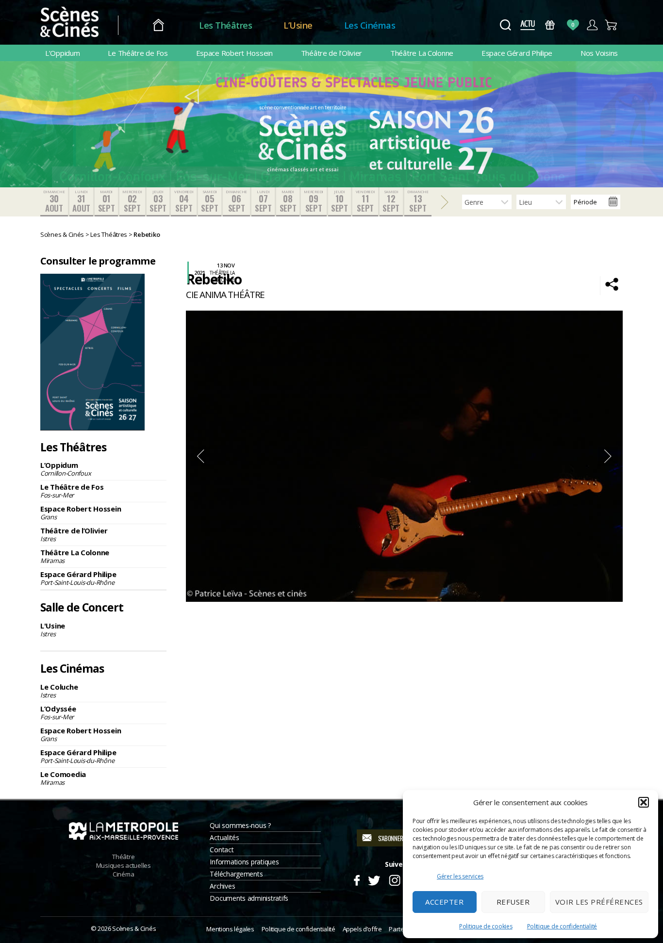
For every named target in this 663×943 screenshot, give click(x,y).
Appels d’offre (362, 929)
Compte (592, 25)
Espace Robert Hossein (234, 53)
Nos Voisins (599, 53)
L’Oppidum (62, 53)
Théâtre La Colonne (421, 53)
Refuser (513, 902)
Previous (200, 456)
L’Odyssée (58, 712)
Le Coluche (59, 690)
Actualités (224, 837)
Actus (527, 25)
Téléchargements (236, 873)
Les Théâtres (225, 25)
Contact (221, 849)
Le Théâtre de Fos (137, 53)
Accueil (158, 25)
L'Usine (52, 629)
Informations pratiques (244, 861)
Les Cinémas (370, 25)
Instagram (394, 879)
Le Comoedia (63, 778)
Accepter (444, 902)
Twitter (373, 879)
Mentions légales (230, 929)
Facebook (356, 879)
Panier (611, 25)
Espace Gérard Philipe (516, 53)
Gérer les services (460, 876)
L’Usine (298, 25)
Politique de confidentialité (562, 926)
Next (608, 456)
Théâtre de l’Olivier (332, 53)
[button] (643, 802)
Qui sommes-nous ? (240, 825)
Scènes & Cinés (134, 928)
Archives (222, 886)
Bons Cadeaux (550, 25)
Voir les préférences (599, 902)
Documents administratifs (249, 898)
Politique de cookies (486, 926)
